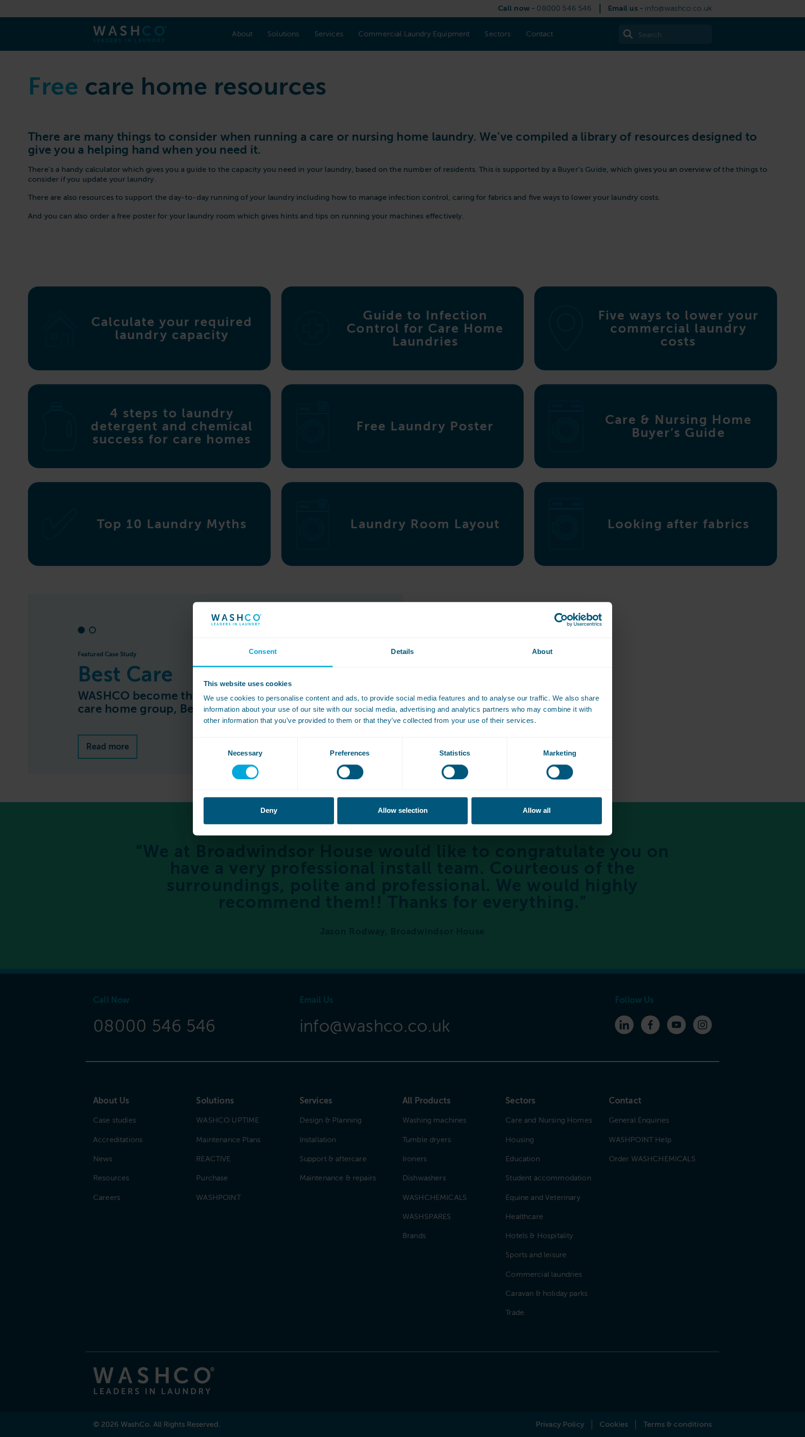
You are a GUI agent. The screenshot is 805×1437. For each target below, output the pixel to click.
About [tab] (542, 652)
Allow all (537, 811)
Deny (268, 811)
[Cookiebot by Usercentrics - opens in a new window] (561, 620)
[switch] (350, 771)
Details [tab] (402, 652)
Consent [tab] (263, 652)
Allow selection (403, 811)
